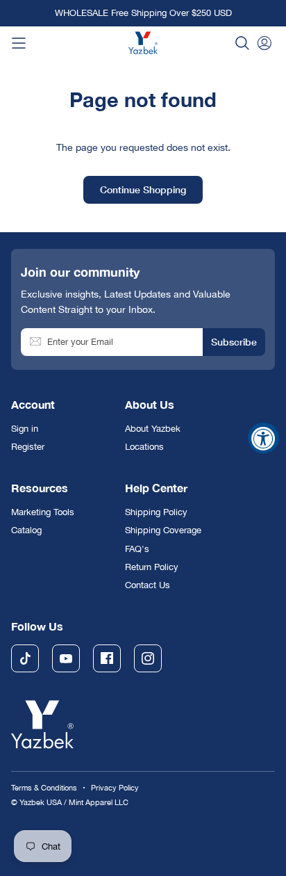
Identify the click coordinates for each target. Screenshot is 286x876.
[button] (242, 43)
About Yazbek (152, 428)
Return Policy (151, 567)
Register (27, 446)
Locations (144, 446)
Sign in (24, 428)
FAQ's (137, 549)
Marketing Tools (42, 512)
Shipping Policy (156, 512)
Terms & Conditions (44, 787)
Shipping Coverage (163, 530)
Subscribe (234, 342)
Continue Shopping (143, 189)
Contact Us (147, 585)
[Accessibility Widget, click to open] (263, 438)
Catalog (26, 530)
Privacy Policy (115, 787)
